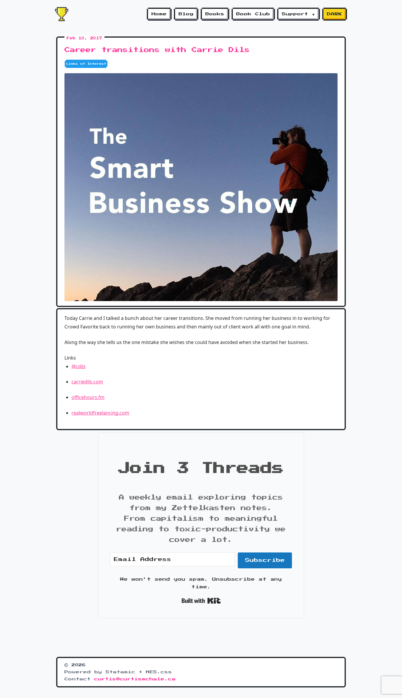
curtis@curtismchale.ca (135, 679)
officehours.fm (88, 397)
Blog (186, 14)
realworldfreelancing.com (100, 413)
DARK (334, 14)
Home (159, 14)
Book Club (253, 14)
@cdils (79, 366)
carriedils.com (87, 381)
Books (215, 14)
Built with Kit (201, 600)
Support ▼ (298, 14)
